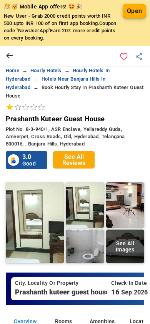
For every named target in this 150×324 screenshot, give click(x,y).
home (12, 70)
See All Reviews (73, 160)
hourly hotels (46, 70)
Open (134, 11)
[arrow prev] (9, 56)
